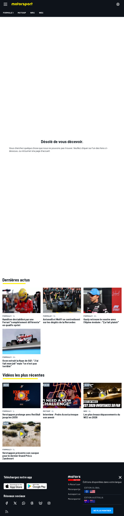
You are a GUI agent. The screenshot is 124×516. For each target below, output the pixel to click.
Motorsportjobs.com (77, 489)
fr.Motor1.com (74, 484)
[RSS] (7, 512)
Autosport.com (75, 494)
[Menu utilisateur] (118, 4)
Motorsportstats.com (78, 499)
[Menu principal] (5, 4)
